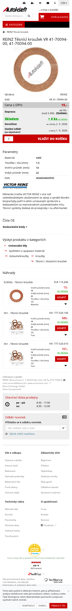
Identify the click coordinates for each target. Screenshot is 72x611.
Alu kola (9, 514)
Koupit (61, 297)
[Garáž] (24, 3)
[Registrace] (33, 3)
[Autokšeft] (4, 31)
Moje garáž (46, 481)
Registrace (46, 460)
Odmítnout (28, 605)
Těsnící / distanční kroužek (51, 261)
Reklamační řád (12, 481)
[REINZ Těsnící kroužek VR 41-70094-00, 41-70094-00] (36, 69)
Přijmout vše (58, 605)
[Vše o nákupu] (55, 3)
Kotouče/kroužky (19, 256)
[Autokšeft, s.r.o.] (15, 9)
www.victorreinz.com (38, 383)
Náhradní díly (11, 509)
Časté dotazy (11, 487)
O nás (43, 509)
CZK (63, 3)
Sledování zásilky (49, 476)
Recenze (45, 519)
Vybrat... (43, 605)
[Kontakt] (48, 3)
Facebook (48, 525)
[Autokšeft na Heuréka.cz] (36, 549)
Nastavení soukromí (50, 492)
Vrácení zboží (11, 465)
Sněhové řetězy (12, 530)
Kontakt (44, 514)
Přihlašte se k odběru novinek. (23, 422)
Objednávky (46, 471)
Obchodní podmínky (14, 476)
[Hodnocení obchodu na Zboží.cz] (36, 574)
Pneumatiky (10, 519)
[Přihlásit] (40, 3)
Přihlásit (45, 465)
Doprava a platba (13, 460)
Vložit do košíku (52, 139)
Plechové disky (12, 525)
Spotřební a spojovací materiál (27, 251)
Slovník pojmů (11, 536)
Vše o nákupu (13, 452)
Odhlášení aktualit (49, 487)
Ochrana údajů (12, 492)
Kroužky (40, 256)
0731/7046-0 (56, 380)
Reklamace (10, 471)
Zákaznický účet (50, 452)
